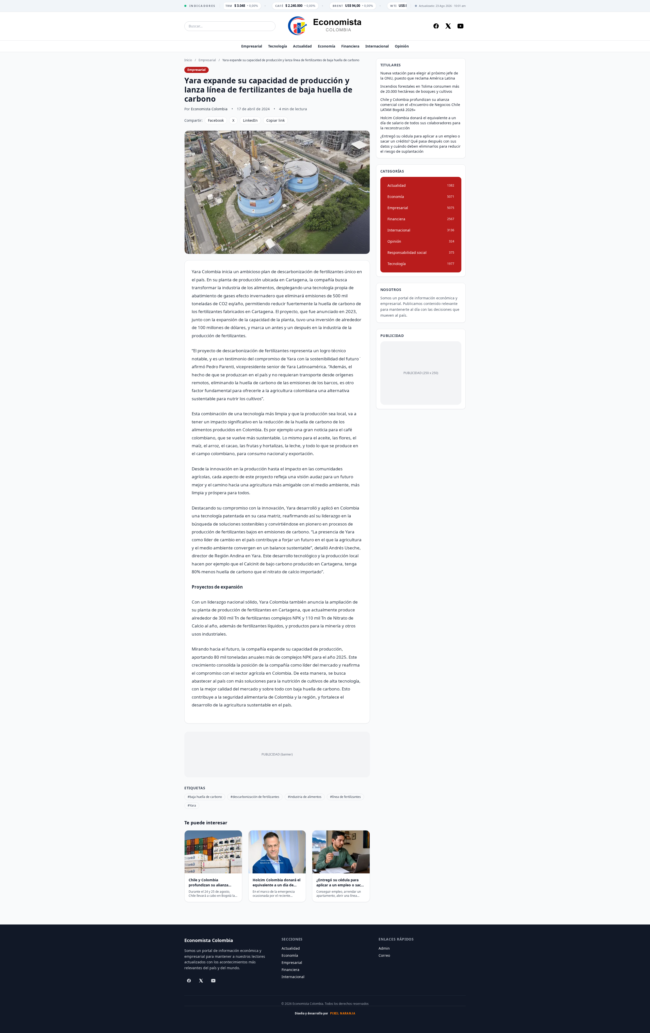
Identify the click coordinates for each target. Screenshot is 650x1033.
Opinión (402, 46)
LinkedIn (250, 120)
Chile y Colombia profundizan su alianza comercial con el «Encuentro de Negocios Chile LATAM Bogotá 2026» (420, 104)
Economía (326, 46)
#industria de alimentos (304, 797)
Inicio (188, 60)
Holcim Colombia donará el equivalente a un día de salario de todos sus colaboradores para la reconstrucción (420, 122)
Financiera (350, 46)
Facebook (216, 120)
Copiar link (275, 120)
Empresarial (251, 46)
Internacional (377, 46)
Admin (384, 948)
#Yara (192, 805)
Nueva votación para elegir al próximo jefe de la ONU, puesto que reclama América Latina (419, 76)
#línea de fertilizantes (345, 797)
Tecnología (277, 46)
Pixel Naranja (342, 1013)
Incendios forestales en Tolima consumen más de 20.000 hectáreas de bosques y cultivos (419, 89)
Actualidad (302, 46)
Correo (384, 955)
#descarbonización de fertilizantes (255, 797)
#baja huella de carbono (205, 797)
